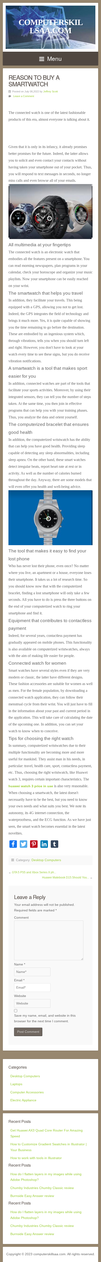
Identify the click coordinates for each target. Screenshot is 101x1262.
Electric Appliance (23, 1100)
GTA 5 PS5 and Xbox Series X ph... (34, 872)
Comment (21, 917)
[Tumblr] (54, 844)
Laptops (16, 1084)
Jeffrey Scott (50, 91)
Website (20, 996)
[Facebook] (13, 844)
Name (19, 964)
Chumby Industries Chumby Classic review (42, 1188)
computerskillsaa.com (51, 26)
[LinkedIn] (44, 844)
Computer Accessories (27, 1092)
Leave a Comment (23, 96)
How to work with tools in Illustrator (36, 1158)
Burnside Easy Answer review (32, 1196)
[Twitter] (23, 844)
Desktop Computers (46, 860)
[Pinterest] (34, 844)
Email (19, 980)
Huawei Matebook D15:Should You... (66, 877)
